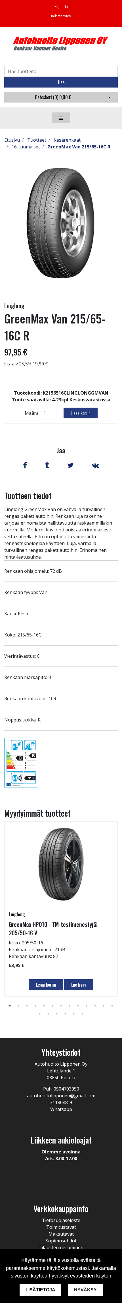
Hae (61, 82)
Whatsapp (61, 1109)
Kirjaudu (61, 6)
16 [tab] (57, 1014)
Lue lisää (78, 984)
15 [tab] (48, 1014)
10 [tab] (86, 1006)
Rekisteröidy (61, 16)
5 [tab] (44, 1006)
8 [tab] (69, 1006)
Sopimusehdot (61, 1241)
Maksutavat (61, 1234)
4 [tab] (35, 1006)
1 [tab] (10, 1006)
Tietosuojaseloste (61, 1220)
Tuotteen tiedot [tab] (28, 495)
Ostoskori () (53, 97)
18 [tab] (74, 1014)
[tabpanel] (61, 909)
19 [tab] (82, 1014)
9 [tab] (78, 1006)
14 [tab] (40, 1014)
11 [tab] (95, 1006)
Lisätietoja (40, 1289)
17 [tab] (65, 1014)
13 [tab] (112, 1006)
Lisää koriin (81, 413)
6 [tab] (52, 1006)
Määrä (32, 413)
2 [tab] (18, 1006)
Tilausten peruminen (61, 1247)
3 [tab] (27, 1006)
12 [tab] (103, 1006)
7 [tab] (61, 1006)
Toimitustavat (61, 1227)
